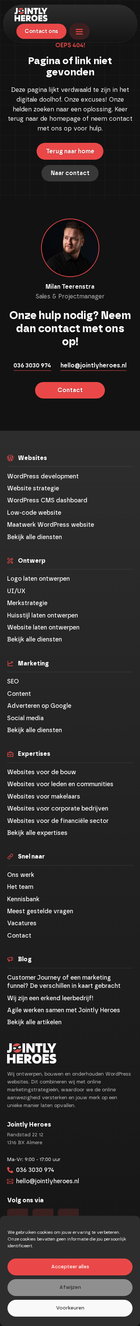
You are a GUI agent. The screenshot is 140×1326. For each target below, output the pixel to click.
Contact (70, 390)
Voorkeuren (70, 1308)
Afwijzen (70, 1287)
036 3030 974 (32, 366)
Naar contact (70, 173)
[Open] (79, 31)
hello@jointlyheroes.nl (93, 366)
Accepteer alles (70, 1267)
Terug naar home (70, 151)
